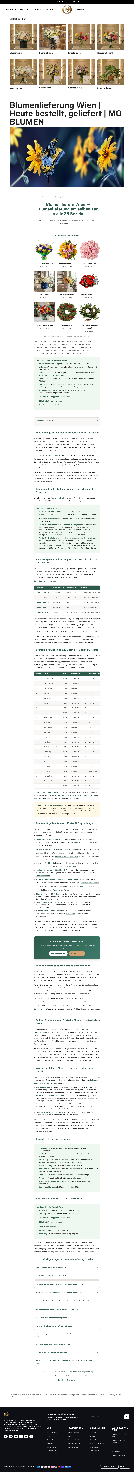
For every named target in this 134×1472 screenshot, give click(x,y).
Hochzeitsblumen (43, 876)
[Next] (94, 2)
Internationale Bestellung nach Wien (57, 1376)
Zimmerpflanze (90, 1002)
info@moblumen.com (53, 401)
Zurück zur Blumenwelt (67, 1380)
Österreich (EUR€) (108, 1467)
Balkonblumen (40, 1009)
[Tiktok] (21, 1436)
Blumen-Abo (70, 914)
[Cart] (91, 9)
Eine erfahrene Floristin (90, 883)
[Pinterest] (31, 1436)
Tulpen (56, 853)
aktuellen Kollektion (46, 514)
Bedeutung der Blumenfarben (66, 857)
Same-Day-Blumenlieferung (45, 581)
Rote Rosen (77, 849)
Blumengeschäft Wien (81, 1376)
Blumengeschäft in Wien (51, 455)
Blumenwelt (45, 197)
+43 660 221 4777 (63, 396)
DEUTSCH (123, 1467)
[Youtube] (16, 1436)
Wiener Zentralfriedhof (79, 886)
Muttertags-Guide (70, 866)
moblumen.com (52, 1226)
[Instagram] (11, 1436)
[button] (67, 421)
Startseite (37, 197)
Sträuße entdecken (58, 953)
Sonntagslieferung (85, 1372)
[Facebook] (6, 1436)
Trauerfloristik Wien (60, 890)
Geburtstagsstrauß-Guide (83, 842)
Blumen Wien (57, 1372)
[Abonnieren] (126, 1416)
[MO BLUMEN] (67, 9)
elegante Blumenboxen (52, 518)
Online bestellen (70, 1372)
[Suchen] (87, 9)
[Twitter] (26, 1436)
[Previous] (40, 2)
